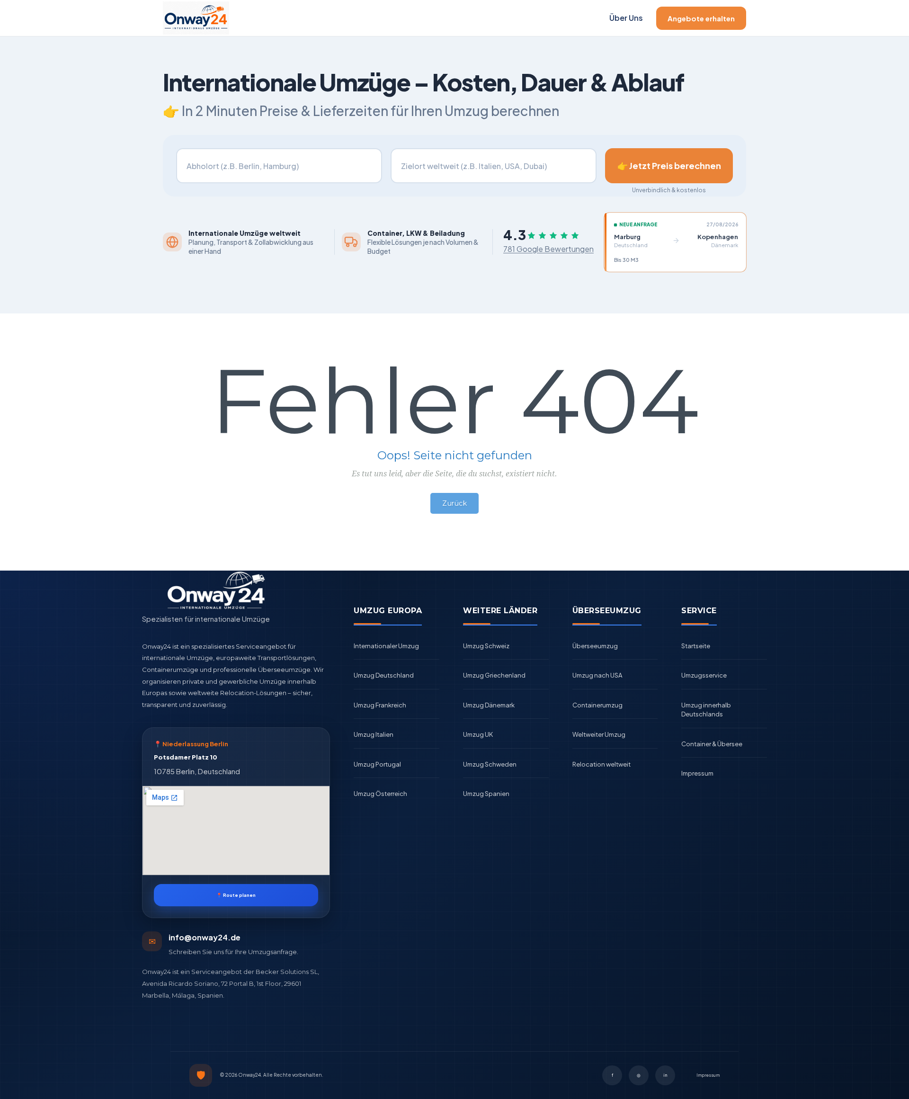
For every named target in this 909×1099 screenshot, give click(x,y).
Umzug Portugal (377, 764)
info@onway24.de (205, 937)
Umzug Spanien (486, 793)
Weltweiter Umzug (598, 734)
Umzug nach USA (597, 675)
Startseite (695, 646)
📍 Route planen (236, 895)
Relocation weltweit (601, 764)
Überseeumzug (595, 646)
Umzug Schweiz (486, 646)
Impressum (697, 773)
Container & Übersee (711, 744)
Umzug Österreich (380, 793)
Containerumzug (597, 705)
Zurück (454, 503)
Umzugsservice (704, 675)
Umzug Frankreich (380, 705)
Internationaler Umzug (386, 646)
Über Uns (626, 18)
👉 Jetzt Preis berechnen (669, 165)
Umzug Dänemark (489, 705)
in (665, 1075)
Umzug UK (478, 734)
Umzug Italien (373, 734)
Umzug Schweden (490, 764)
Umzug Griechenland (494, 675)
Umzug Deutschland (384, 675)
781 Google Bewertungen (548, 249)
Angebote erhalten (701, 18)
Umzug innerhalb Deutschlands (706, 709)
